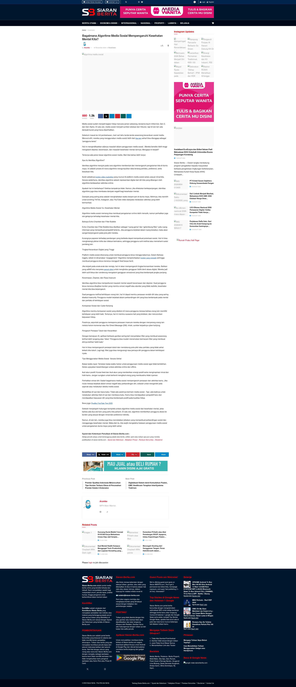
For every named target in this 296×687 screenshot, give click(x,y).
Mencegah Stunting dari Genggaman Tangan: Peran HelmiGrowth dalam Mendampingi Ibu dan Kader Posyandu (154, 548)
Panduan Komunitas (146, 440)
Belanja (184, 23)
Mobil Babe (154, 659)
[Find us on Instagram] (129, 2)
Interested (159, 591)
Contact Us (113, 2)
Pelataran (164, 656)
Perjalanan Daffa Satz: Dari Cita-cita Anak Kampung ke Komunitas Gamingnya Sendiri (201, 223)
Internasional (129, 23)
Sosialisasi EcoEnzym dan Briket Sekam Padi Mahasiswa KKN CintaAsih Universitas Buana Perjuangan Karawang (193, 152)
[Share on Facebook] (100, 116)
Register (211, 2)
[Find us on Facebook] (123, 2)
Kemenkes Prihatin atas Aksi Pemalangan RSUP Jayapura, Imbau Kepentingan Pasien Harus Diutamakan (154, 534)
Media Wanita (155, 656)
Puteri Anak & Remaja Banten (160, 661)
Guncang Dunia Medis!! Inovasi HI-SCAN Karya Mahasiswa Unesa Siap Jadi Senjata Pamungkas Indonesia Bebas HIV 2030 (110, 534)
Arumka (87, 47)
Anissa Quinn (154, 665)
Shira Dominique (166, 665)
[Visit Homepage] (99, 12)
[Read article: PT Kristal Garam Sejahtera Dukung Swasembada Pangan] (181, 184)
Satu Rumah (170, 659)
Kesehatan (91, 30)
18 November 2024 (100, 47)
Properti (159, 23)
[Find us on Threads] (139, 2)
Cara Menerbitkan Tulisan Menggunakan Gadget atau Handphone (194, 648)
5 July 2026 (148, 540)
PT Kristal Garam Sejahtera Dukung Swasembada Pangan (202, 182)
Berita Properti (174, 656)
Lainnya (172, 23)
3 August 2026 (196, 216)
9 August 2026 (196, 202)
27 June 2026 (103, 554)
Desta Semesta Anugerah (169, 663)
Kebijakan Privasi (131, 440)
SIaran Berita (91, 683)
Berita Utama (89, 23)
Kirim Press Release (93, 2)
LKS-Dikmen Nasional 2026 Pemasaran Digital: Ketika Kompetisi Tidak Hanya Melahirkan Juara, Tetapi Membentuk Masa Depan (200, 210)
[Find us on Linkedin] (96, 669)
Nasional (146, 23)
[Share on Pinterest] (117, 116)
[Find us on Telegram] (145, 2)
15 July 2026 (103, 540)
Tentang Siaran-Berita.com (141, 683)
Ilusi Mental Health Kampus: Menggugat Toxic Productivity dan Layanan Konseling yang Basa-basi (110, 548)
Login (203, 2)
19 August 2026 (196, 229)
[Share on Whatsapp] (123, 116)
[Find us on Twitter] (126, 2)
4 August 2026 (196, 186)
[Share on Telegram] (128, 116)
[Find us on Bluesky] (142, 2)
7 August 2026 (180, 158)
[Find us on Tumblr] (136, 2)
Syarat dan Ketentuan (115, 440)
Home (84, 30)
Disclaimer (159, 440)
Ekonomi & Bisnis (108, 23)
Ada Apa (162, 659)
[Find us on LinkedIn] (132, 2)
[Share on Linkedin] (111, 116)
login (91, 562)
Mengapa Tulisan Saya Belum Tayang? (195, 641)
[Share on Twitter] (106, 116)
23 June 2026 (148, 554)
